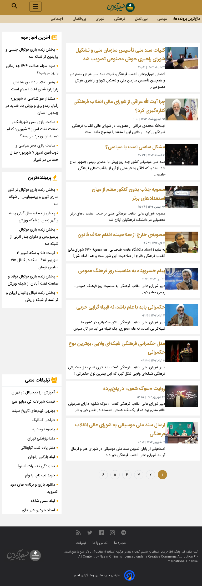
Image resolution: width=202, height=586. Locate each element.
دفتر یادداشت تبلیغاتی (38, 448)
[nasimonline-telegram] (124, 533)
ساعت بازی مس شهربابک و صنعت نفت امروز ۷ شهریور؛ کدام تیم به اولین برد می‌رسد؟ (32, 129)
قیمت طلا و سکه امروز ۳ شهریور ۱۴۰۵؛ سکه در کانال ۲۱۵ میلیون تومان (34, 260)
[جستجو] (14, 5)
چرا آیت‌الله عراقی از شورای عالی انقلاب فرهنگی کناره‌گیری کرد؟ (119, 106)
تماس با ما (101, 543)
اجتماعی (57, 19)
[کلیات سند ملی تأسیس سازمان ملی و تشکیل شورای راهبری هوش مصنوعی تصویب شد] (181, 58)
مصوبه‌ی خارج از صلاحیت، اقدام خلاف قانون (121, 235)
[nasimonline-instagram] (112, 533)
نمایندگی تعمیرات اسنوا (36, 466)
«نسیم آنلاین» (139, 552)
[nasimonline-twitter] (90, 533)
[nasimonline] (101, 533)
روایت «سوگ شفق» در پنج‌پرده (134, 389)
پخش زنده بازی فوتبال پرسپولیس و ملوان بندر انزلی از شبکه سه (34, 236)
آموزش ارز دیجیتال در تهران (33, 392)
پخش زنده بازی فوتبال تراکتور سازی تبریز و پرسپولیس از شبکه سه (33, 197)
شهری (100, 19)
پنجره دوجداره (43, 429)
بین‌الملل (141, 19)
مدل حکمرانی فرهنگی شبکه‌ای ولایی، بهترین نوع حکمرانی (116, 348)
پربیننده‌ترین (40, 178)
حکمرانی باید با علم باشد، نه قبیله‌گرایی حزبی (120, 307)
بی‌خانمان (79, 19)
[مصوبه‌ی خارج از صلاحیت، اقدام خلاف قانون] (181, 242)
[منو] (35, 7)
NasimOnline (109, 556)
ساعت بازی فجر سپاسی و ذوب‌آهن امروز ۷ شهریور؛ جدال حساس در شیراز (34, 152)
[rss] (78, 533)
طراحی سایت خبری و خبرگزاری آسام (96, 575)
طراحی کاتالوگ (43, 420)
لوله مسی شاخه (43, 501)
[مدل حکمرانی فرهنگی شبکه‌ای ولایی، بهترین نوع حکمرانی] (181, 351)
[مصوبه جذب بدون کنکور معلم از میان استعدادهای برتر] (181, 197)
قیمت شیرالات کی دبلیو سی (33, 401)
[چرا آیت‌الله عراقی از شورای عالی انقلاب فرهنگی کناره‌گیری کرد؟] (181, 109)
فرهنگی (119, 19)
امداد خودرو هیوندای (38, 510)
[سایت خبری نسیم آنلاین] (121, 7)
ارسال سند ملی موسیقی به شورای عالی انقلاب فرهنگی (120, 429)
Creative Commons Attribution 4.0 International (173, 559)
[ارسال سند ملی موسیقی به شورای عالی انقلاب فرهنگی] (181, 433)
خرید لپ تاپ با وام (40, 475)
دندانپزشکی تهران (41, 438)
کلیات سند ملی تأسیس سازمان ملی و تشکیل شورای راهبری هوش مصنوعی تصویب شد (120, 55)
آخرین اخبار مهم (36, 38)
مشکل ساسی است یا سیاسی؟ (135, 147)
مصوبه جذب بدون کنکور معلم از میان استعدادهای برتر (128, 194)
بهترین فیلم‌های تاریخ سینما (33, 411)
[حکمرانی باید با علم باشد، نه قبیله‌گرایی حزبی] (181, 315)
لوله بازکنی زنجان (41, 457)
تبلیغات (81, 543)
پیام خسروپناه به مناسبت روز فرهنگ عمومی (121, 271)
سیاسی (162, 19)
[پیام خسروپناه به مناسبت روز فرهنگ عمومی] (181, 279)
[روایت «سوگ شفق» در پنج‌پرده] (181, 396)
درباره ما (120, 543)
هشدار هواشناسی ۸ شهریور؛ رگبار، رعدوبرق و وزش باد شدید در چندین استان (32, 105)
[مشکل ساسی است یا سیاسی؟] (181, 155)
